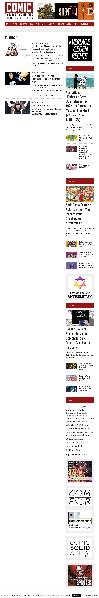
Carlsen (82, 410)
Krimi (89, 429)
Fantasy (91, 418)
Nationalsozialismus (76, 435)
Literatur (75, 432)
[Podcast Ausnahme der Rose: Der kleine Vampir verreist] (71, 246)
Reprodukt (71, 442)
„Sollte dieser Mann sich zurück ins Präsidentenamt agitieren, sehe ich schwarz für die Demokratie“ (46, 49)
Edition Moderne (76, 418)
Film (37, 24)
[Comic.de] (19, 10)
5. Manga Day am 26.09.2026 (84, 166)
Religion (81, 439)
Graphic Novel (75, 424)
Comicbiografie (82, 413)
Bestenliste (84, 24)
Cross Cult (81, 416)
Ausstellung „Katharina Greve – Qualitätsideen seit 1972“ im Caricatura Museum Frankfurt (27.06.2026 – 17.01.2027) (78, 105)
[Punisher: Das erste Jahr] (17, 113)
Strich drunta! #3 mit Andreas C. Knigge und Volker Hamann (86, 254)
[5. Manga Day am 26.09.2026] (71, 169)
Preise (74, 439)
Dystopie (68, 418)
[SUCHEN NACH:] (83, 29)
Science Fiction (77, 446)
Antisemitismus (70, 407)
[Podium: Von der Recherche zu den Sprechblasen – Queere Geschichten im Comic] (80, 325)
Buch (43, 24)
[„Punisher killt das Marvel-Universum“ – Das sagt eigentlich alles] (17, 83)
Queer (77, 439)
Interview (23, 24)
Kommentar (60, 24)
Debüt (91, 415)
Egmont (85, 418)
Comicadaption (71, 413)
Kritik (8, 24)
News (31, 24)
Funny (74, 421)
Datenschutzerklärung (90, 595)
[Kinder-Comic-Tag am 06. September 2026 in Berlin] (71, 140)
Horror (69, 428)
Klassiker (83, 428)
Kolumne (51, 24)
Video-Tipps (71, 305)
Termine (70, 69)
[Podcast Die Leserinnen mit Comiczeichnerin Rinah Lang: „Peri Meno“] (71, 267)
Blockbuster (75, 410)
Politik (69, 438)
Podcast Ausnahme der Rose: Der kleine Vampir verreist (86, 244)
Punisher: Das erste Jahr (42, 105)
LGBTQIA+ (68, 432)
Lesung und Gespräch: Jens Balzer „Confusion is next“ (86, 378)
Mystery (91, 432)
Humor (75, 428)
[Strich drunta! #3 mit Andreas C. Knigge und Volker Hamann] (71, 257)
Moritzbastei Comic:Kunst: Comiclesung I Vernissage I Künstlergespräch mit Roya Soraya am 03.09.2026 (85, 152)
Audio (75, 24)
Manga (81, 432)
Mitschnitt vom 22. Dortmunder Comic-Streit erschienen (85, 388)
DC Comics (87, 415)
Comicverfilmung (71, 416)
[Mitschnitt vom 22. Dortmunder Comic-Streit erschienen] (71, 391)
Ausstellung (78, 407)
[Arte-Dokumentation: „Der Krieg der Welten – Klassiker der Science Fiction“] (71, 368)
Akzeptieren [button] (76, 595)
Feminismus (69, 421)
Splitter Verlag (75, 450)
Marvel (87, 432)
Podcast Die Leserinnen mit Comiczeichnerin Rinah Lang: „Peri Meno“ (86, 265)
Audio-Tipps (71, 181)
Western (88, 455)
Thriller (80, 455)
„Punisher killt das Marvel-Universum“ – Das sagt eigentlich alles (46, 78)
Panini (86, 435)
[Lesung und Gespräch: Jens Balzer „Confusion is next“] (71, 380)
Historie (86, 425)
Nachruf (68, 435)
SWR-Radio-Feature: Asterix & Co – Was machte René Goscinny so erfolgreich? (78, 213)
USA (85, 454)
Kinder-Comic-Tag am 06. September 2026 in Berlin (86, 138)
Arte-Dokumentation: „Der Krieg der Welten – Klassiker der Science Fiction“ (86, 366)
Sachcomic (80, 443)
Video (69, 24)
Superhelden (72, 454)
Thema (15, 24)
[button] (64, 11)
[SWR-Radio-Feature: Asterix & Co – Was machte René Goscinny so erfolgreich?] (80, 201)
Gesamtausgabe (82, 421)
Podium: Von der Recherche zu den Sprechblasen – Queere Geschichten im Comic (78, 338)
